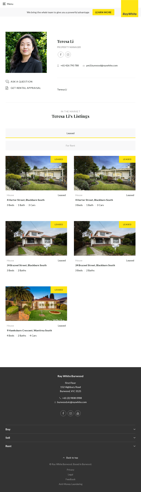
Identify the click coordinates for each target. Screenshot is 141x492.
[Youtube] (78, 413)
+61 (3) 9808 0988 (72, 397)
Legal (70, 474)
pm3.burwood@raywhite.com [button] (102, 65)
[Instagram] (68, 54)
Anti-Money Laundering (70, 484)
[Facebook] (61, 54)
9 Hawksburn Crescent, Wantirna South (29, 330)
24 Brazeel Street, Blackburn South (27, 265)
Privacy (70, 469)
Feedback (70, 479)
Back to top (72, 457)
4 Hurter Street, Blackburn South (26, 199)
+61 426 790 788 (70, 65)
